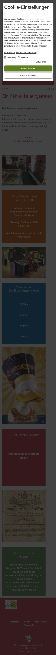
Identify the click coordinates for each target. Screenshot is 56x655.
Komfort (24, 58)
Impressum (9, 52)
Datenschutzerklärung (26, 52)
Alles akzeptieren (28, 68)
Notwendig (12, 58)
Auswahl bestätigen (28, 75)
